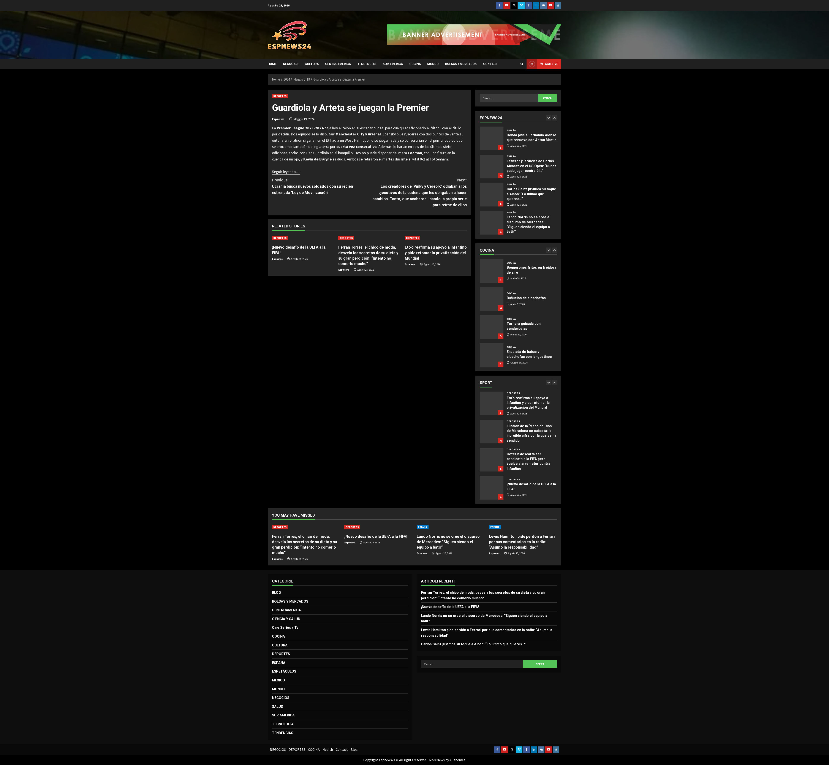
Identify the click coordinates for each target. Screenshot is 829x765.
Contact (490, 64)
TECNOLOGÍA (283, 724)
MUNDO (433, 64)
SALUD (277, 707)
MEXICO (278, 680)
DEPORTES (279, 96)
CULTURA (312, 64)
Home (272, 64)
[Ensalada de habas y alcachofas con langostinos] (491, 327)
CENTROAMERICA (338, 64)
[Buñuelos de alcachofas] (491, 271)
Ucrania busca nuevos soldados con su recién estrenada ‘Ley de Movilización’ (312, 186)
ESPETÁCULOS (284, 671)
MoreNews (437, 760)
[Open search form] (521, 64)
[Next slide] (554, 118)
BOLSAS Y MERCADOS (461, 64)
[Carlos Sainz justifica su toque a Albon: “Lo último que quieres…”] (491, 166)
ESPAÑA (511, 128)
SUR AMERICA (393, 64)
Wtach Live (549, 64)
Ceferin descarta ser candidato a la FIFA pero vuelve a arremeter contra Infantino (491, 431)
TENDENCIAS (366, 64)
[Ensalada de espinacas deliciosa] (491, 355)
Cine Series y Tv (285, 627)
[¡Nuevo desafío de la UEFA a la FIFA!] (303, 238)
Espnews (278, 119)
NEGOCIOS (290, 64)
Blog (354, 749)
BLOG (276, 592)
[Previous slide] (548, 118)
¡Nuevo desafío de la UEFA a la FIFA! (491, 459)
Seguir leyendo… (286, 171)
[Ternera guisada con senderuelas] (491, 299)
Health (328, 749)
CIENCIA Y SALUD (286, 619)
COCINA (415, 64)
